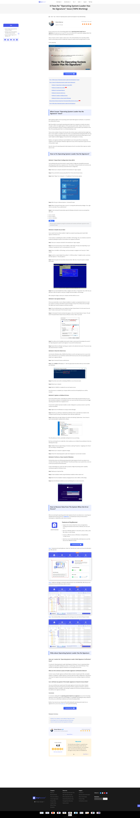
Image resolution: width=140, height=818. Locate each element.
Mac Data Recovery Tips (67, 794)
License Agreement (54, 798)
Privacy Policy (53, 801)
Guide (79, 1)
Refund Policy (53, 805)
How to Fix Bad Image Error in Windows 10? (10, 35)
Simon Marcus (59, 22)
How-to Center (66, 803)
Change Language (39, 801)
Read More (85, 754)
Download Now (69, 73)
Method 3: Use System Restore (58, 90)
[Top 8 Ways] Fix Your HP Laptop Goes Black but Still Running (62, 720)
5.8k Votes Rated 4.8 (58, 752)
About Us (52, 792)
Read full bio (69, 734)
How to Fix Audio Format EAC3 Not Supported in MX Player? (62, 721)
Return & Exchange (83, 796)
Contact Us (81, 792)
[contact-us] (138, 806)
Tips (74, 1)
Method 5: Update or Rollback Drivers (60, 95)
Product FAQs (81, 798)
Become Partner (53, 794)
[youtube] (104, 793)
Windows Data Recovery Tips (69, 792)
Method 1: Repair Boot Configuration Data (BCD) (62, 85)
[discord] (106, 793)
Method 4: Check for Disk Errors (58, 93)
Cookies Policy (53, 803)
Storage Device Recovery (68, 801)
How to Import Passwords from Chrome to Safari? (11, 29)
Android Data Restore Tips (68, 798)
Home (52, 16)
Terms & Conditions (54, 796)
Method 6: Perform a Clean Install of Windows (61, 98)
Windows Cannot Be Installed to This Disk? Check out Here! (11, 32)
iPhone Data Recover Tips (68, 796)
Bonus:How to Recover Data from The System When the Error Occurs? (63, 100)
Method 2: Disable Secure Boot (58, 87)
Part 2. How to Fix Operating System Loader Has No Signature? (62, 82)
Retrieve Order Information (84, 794)
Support (85, 1)
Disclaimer (52, 807)
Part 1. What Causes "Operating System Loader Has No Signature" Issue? (64, 79)
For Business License (83, 801)
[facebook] (100, 793)
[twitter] (102, 793)
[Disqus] (70, 773)
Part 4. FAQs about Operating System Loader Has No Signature (62, 103)
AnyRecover (63, 703)
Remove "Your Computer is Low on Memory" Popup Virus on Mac (63, 718)
